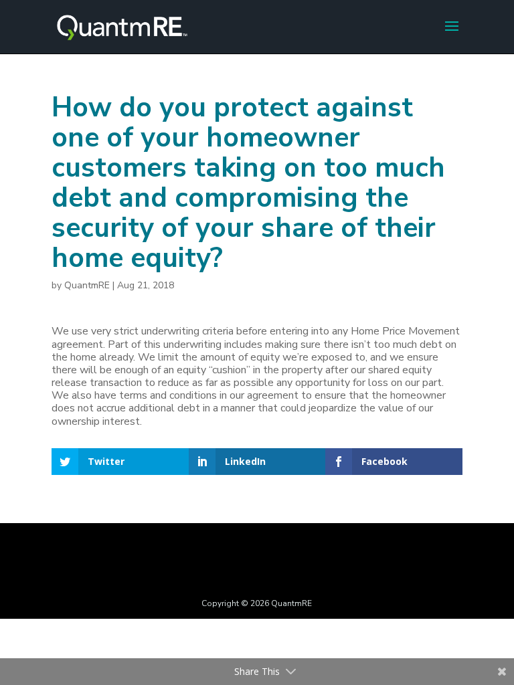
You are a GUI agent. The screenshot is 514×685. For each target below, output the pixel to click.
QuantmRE (87, 285)
